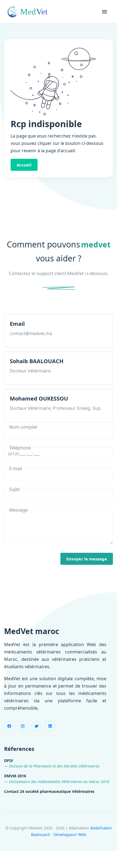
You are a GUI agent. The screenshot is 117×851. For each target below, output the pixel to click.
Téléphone (20, 447)
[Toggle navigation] (104, 11)
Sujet (14, 489)
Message (18, 510)
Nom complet (23, 427)
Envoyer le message (86, 559)
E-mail (15, 468)
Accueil (24, 165)
